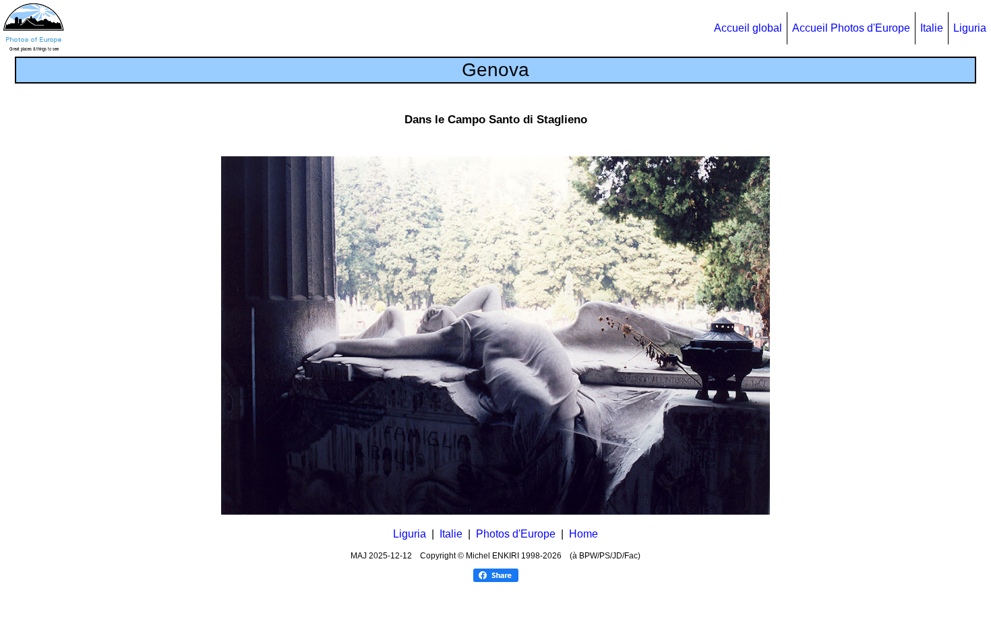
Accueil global (748, 28)
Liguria (969, 28)
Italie (931, 28)
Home (583, 534)
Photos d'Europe (515, 534)
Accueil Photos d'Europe (851, 28)
